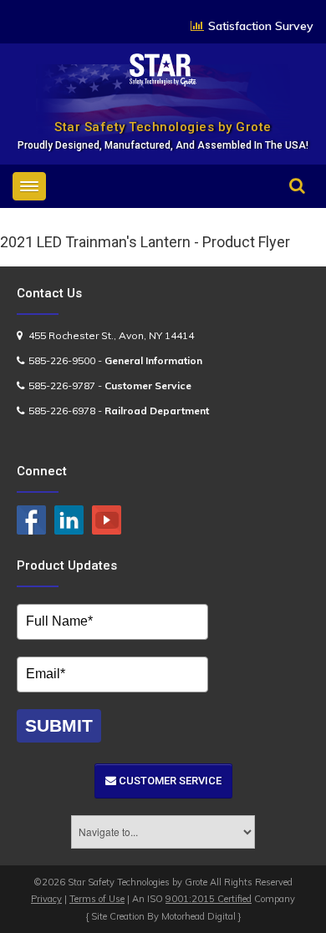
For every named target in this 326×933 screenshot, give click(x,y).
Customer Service (169, 780)
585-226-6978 (61, 410)
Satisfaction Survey (260, 25)
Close (281, 209)
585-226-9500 (61, 360)
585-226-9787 (61, 385)
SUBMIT (59, 725)
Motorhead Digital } (201, 916)
